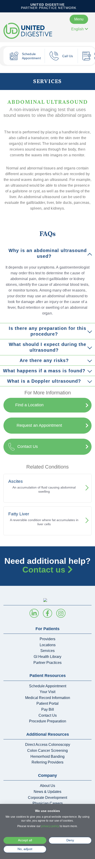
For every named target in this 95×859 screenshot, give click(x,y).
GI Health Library (47, 657)
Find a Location (29, 405)
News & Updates (47, 792)
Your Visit (47, 692)
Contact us (45, 569)
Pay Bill (47, 709)
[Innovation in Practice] (32, 31)
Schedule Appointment (31, 56)
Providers (47, 639)
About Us (47, 786)
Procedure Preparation (47, 721)
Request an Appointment (39, 425)
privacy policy (50, 826)
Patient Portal (47, 703)
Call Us (67, 56)
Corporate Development (47, 798)
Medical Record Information (47, 698)
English (77, 29)
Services (47, 81)
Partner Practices (47, 663)
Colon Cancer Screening (47, 750)
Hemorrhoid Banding (47, 756)
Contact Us (27, 446)
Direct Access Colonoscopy (47, 745)
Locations (48, 645)
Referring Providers (47, 762)
